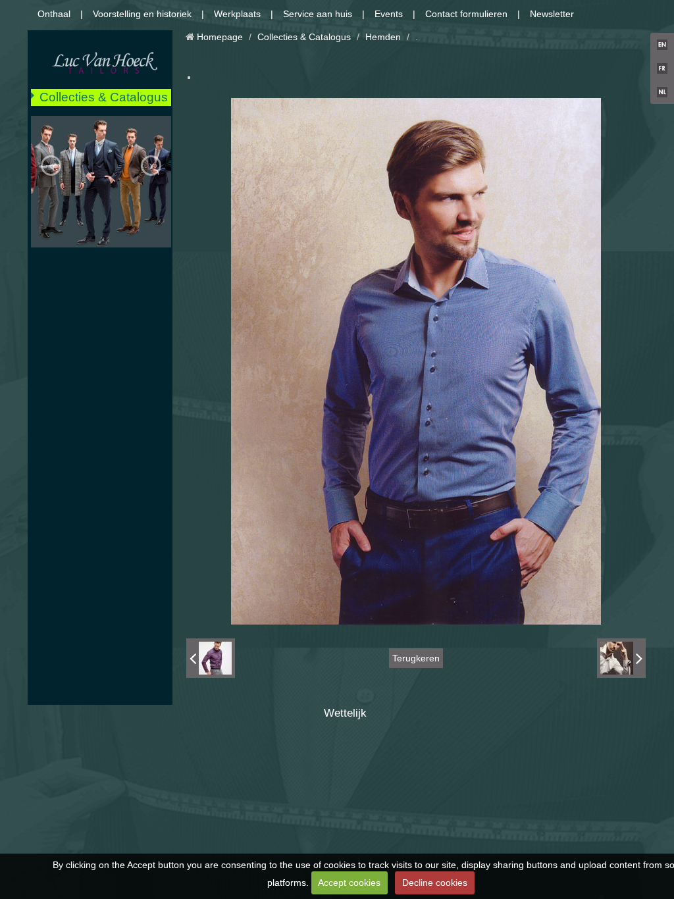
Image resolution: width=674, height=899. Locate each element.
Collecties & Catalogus (103, 97)
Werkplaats (237, 14)
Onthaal (54, 14)
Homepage (220, 37)
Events (389, 14)
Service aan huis (317, 14)
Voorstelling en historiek (142, 14)
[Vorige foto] (210, 658)
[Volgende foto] (621, 658)
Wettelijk (345, 712)
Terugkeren (416, 658)
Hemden (383, 37)
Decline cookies (434, 882)
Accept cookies (349, 882)
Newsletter (552, 14)
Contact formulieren (466, 14)
